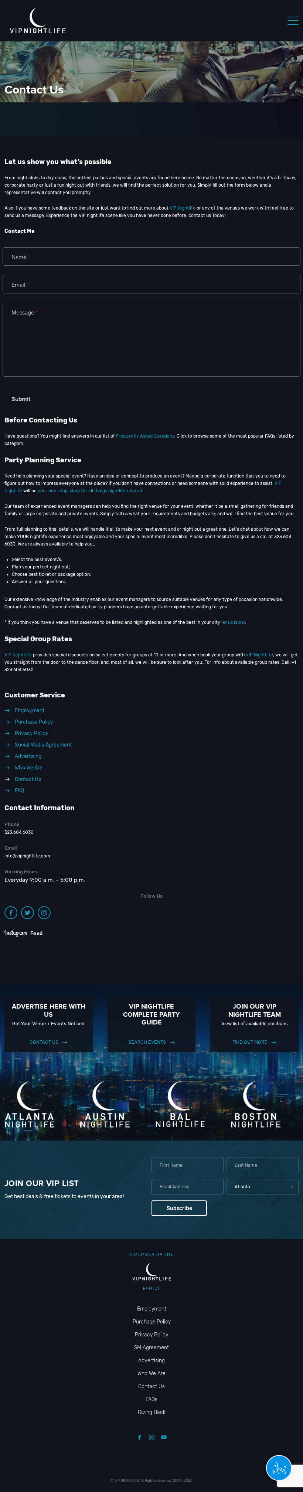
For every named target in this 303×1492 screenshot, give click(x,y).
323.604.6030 (19, 832)
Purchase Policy (152, 1322)
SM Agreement (151, 1348)
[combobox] (263, 1186)
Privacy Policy (151, 1335)
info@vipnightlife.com (27, 856)
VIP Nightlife (182, 208)
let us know (233, 622)
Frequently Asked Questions (145, 436)
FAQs (151, 1399)
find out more (249, 1042)
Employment (151, 1309)
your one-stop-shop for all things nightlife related (90, 490)
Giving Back (152, 1412)
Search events (147, 1042)
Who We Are (151, 1373)
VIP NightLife (18, 654)
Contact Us (44, 1042)
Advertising (151, 1360)
